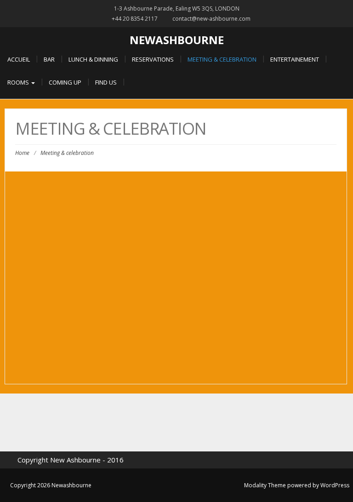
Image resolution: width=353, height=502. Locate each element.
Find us (106, 82)
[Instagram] (197, 422)
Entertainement (294, 59)
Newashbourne (177, 39)
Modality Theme (265, 485)
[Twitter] (136, 422)
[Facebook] (116, 422)
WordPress (334, 485)
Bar (49, 59)
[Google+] (156, 422)
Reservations (153, 59)
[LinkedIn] (176, 422)
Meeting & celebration (222, 59)
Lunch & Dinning (93, 59)
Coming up (65, 82)
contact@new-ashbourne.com (211, 19)
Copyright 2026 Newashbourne (50, 485)
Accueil (18, 59)
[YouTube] (237, 422)
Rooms (18, 82)
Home (22, 153)
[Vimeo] (217, 422)
